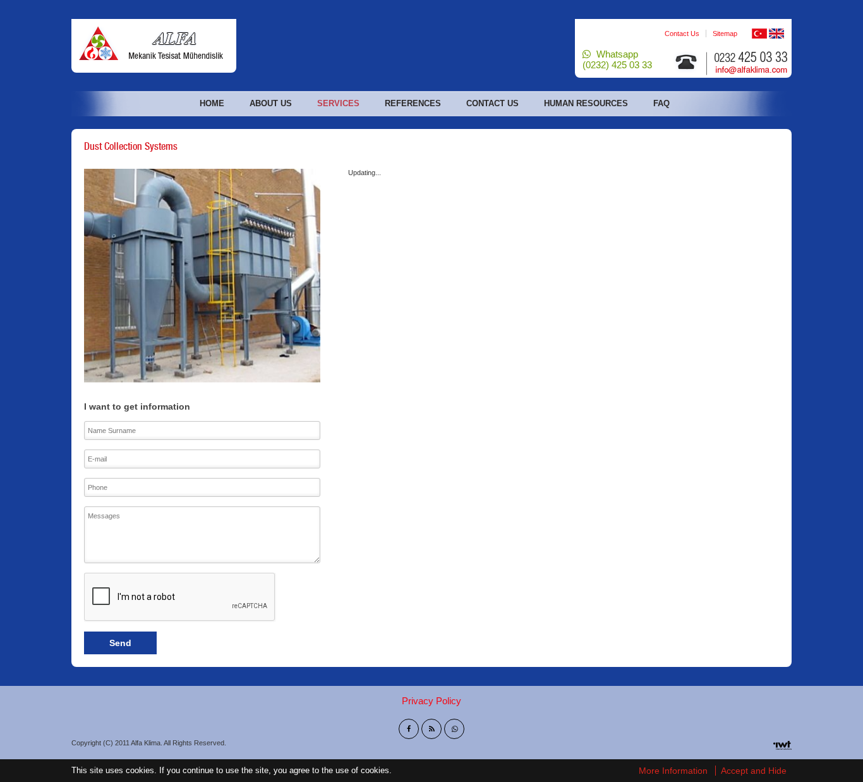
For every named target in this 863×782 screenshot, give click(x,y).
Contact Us (682, 33)
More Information (673, 771)
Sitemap (725, 33)
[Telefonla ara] (686, 62)
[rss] (431, 729)
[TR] (759, 33)
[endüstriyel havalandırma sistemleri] (154, 42)
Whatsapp (617, 59)
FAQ (661, 103)
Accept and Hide (754, 771)
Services (338, 103)
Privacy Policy (431, 700)
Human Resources (586, 103)
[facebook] (409, 729)
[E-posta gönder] (752, 60)
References (413, 103)
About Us (271, 103)
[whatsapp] (454, 729)
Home (212, 103)
